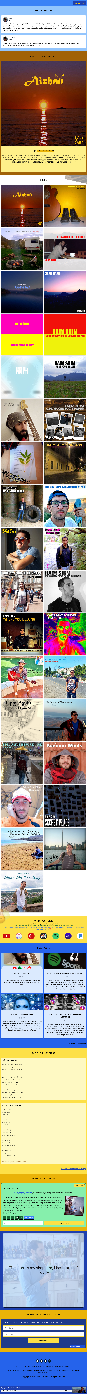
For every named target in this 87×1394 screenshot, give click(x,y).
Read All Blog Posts (77, 1043)
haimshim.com (79, 3)
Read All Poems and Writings (73, 1169)
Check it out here (45, 43)
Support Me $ (64, 1223)
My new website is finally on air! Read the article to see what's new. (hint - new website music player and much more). (22, 982)
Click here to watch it (58, 26)
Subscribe (43, 1341)
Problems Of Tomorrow (16, 1388)
